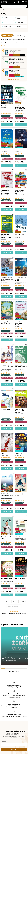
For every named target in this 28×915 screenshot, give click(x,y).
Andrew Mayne (18, 455)
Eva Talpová (23, 282)
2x (9, 500)
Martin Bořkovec (18, 283)
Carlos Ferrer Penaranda (6, 369)
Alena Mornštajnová (19, 538)
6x (23, 154)
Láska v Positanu (14, 70)
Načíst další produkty (13, 79)
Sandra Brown (17, 580)
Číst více (3, 45)
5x (23, 417)
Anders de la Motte (5, 325)
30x (23, 500)
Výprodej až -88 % (19, 76)
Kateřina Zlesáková (5, 370)
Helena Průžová (23, 194)
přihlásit (14, 749)
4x (23, 542)
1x (23, 241)
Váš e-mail (3, 741)
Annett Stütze (10, 581)
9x (23, 457)
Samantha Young (18, 151)
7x (23, 113)
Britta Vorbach (4, 581)
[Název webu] (4, 2)
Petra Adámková (19, 111)
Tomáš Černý (17, 194)
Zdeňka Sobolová (4, 496)
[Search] (24, 6)
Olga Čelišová (18, 62)
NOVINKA (22, 54)
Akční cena (12, 76)
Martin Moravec (4, 539)
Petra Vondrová (18, 282)
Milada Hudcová (18, 369)
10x (10, 113)
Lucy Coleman (12, 71)
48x (10, 328)
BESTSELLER (16, 54)
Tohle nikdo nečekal (15, 50)
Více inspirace (13, 671)
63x (10, 457)
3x (9, 198)
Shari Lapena (12, 51)
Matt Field (17, 495)
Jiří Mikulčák (3, 239)
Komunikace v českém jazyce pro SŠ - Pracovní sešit (16, 59)
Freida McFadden (4, 455)
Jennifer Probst (17, 326)
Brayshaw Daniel (18, 237)
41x (10, 542)
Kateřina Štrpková (18, 413)
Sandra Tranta (17, 195)
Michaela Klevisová (22, 539)
